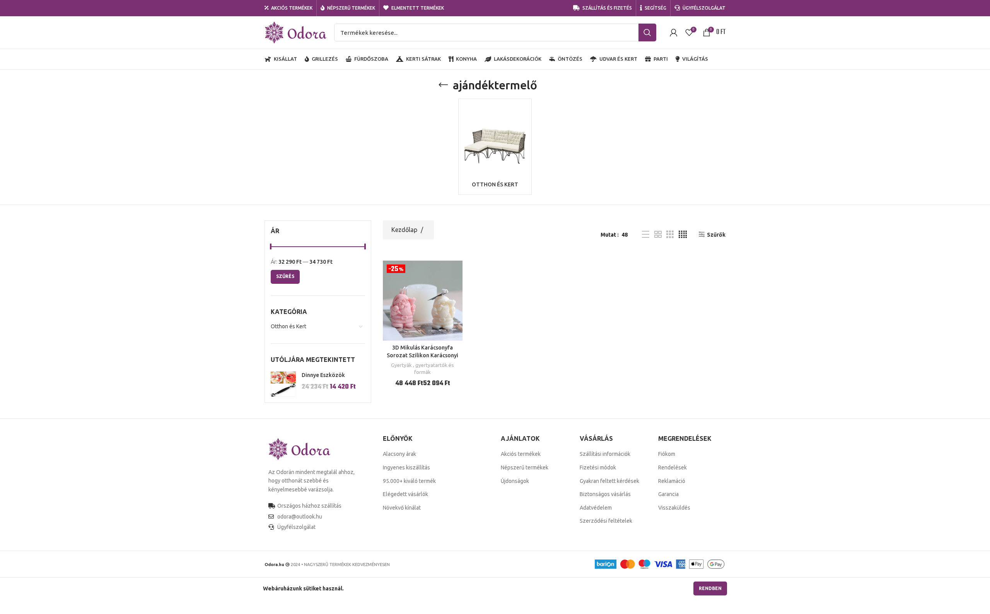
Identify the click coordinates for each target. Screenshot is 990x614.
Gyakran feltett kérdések (609, 481)
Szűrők (716, 235)
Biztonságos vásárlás (605, 494)
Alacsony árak (399, 454)
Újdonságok (515, 481)
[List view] (645, 234)
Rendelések (672, 467)
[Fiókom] (673, 32)
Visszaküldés (674, 508)
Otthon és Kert (288, 326)
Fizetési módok (598, 467)
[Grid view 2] (658, 234)
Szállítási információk (605, 454)
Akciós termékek (521, 454)
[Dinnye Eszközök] (283, 384)
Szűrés (285, 276)
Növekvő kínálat (402, 508)
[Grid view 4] (683, 234)
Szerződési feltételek (606, 521)
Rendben (710, 588)
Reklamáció (671, 481)
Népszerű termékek (524, 467)
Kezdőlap (405, 229)
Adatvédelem (596, 508)
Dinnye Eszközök (323, 375)
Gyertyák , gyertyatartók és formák (422, 368)
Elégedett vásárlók (405, 494)
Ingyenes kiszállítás (406, 467)
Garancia (668, 494)
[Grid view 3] (670, 234)
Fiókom (666, 454)
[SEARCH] (647, 32)
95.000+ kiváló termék (409, 481)
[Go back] (443, 85)
